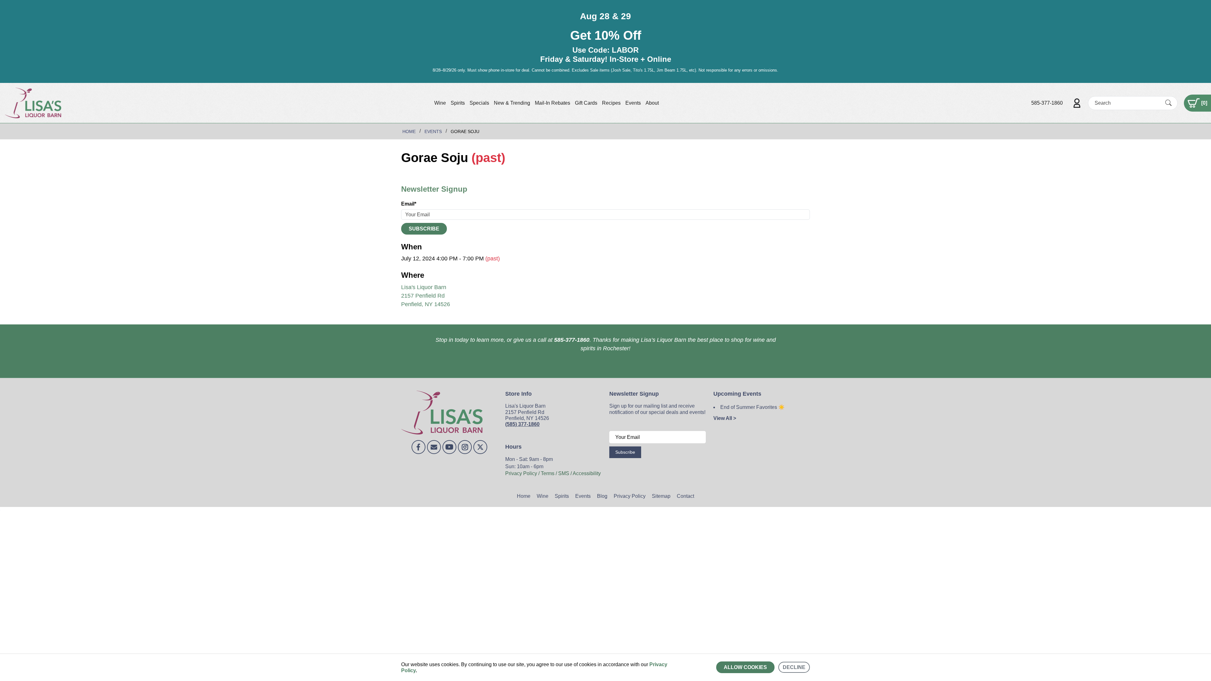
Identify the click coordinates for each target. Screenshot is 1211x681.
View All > (724, 418)
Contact (685, 496)
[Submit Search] (1168, 103)
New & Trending (512, 103)
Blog (602, 496)
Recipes (611, 103)
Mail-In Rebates (552, 103)
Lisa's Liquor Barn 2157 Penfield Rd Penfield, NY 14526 (425, 295)
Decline (794, 667)
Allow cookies (745, 667)
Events (633, 103)
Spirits (458, 103)
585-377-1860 (1047, 103)
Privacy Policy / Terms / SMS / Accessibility (553, 473)
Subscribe (424, 228)
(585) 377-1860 (522, 424)
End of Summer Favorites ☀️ (752, 407)
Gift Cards (586, 103)
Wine (440, 103)
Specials (479, 103)
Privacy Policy (630, 496)
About (652, 103)
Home (523, 496)
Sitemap (661, 496)
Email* (408, 204)
